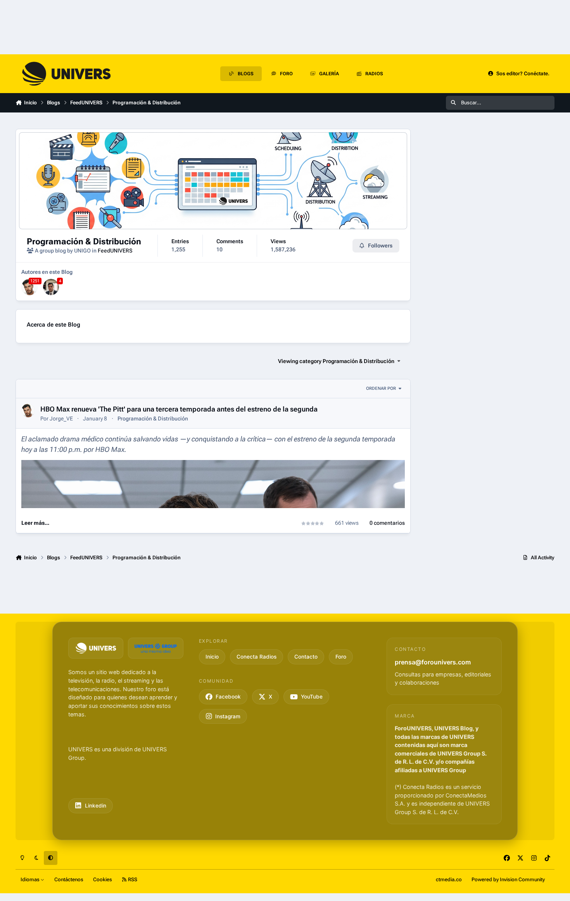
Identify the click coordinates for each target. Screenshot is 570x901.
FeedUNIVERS (115, 250)
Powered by (508, 879)
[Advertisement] (486, 479)
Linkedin (95, 805)
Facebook (228, 696)
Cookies (102, 879)
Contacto (306, 657)
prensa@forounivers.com (433, 662)
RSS (132, 879)
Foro (340, 657)
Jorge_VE (61, 418)
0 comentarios (387, 523)
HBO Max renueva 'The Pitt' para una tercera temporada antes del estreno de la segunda (179, 409)
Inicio (212, 657)
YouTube (312, 696)
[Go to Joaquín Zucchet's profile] (51, 287)
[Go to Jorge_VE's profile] (29, 287)
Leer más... (35, 523)
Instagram (227, 716)
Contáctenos (68, 879)
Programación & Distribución (84, 241)
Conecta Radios (256, 657)
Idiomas (31, 879)
